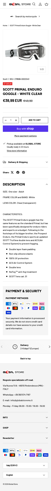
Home (5, 25)
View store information (17, 150)
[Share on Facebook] (18, 172)
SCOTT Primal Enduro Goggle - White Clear (25, 25)
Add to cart (35, 120)
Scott (5, 79)
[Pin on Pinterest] (23, 172)
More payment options (25, 135)
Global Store (13, 484)
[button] (46, 4)
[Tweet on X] (12, 172)
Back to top (25, 358)
